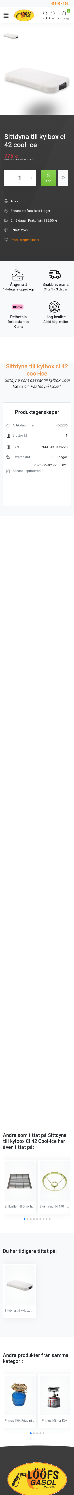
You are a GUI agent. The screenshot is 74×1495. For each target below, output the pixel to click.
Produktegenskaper (25, 240)
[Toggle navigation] (6, 15)
